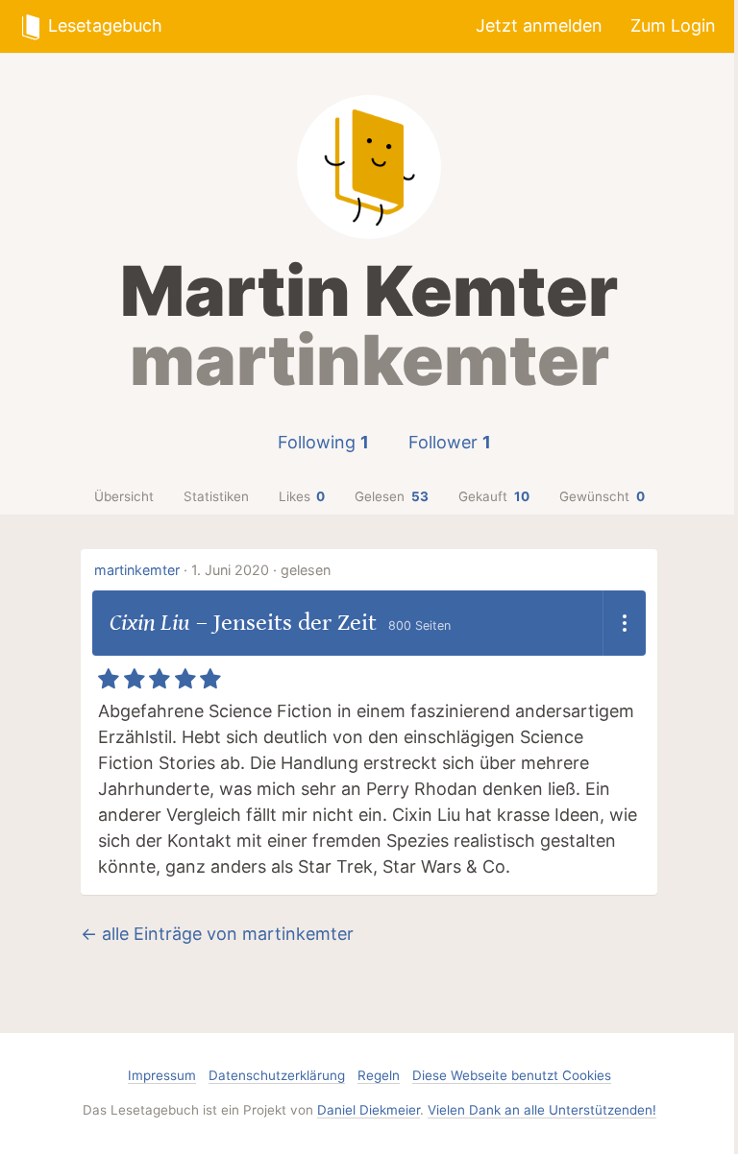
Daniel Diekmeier (368, 1110)
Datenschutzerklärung (277, 1075)
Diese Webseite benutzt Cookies (511, 1075)
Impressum (162, 1075)
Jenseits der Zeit (295, 623)
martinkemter (137, 570)
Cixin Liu (150, 623)
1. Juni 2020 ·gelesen (261, 570)
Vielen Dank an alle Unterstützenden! (542, 1110)
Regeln (378, 1075)
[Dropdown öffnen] (624, 623)
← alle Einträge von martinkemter (217, 934)
